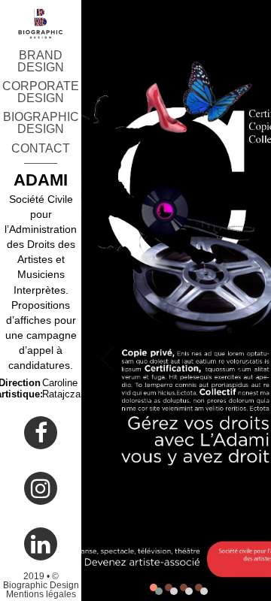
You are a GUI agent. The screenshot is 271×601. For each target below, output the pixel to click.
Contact (40, 148)
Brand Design (40, 61)
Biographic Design (41, 122)
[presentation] (107, 345)
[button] (153, 587)
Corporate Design (40, 92)
